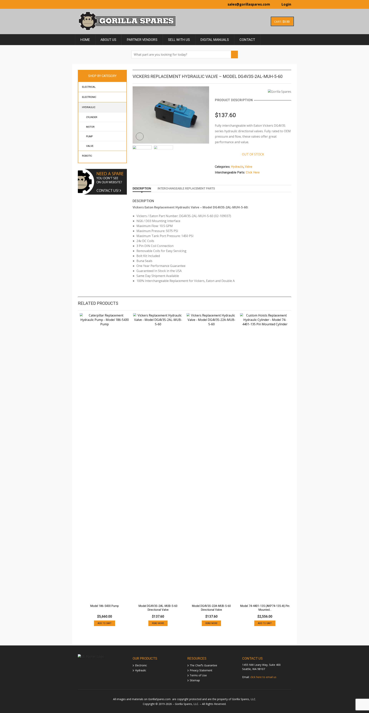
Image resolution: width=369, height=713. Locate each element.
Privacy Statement (201, 670)
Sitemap (195, 680)
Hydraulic (88, 107)
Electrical (89, 86)
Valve (89, 146)
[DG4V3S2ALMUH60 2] (163, 155)
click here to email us (263, 677)
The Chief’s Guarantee (203, 665)
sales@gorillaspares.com (249, 4)
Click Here (253, 172)
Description (142, 188)
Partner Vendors (142, 40)
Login (286, 4)
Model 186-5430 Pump (104, 606)
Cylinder (91, 117)
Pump (89, 136)
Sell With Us (179, 40)
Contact (247, 40)
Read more (158, 623)
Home (85, 40)
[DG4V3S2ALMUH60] (171, 114)
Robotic (87, 155)
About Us (108, 40)
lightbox (140, 136)
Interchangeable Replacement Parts (186, 188)
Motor (90, 126)
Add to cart (104, 623)
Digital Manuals (214, 40)
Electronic (89, 97)
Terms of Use (198, 675)
